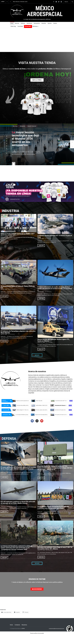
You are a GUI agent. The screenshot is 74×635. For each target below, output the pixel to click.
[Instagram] (37, 420)
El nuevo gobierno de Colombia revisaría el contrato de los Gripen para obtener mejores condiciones (18, 468)
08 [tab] (59, 139)
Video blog (13, 26)
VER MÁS (37, 355)
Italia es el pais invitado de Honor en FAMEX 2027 (18, 234)
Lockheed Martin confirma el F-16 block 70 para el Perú (55, 236)
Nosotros (24, 625)
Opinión (50, 23)
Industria (43, 23)
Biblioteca (35, 26)
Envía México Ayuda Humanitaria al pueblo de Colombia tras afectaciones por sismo (53, 507)
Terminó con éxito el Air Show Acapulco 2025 (27, 405)
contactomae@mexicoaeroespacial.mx (56, 628)
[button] (72, 142)
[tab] (7, 136)
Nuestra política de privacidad (37, 633)
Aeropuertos (37, 23)
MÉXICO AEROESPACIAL (45, 11)
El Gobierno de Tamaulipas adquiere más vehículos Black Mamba (18, 332)
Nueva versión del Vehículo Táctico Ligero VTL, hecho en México (54, 340)
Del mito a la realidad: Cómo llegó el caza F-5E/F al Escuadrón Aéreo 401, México (55, 548)
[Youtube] (41, 420)
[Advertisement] (37, 41)
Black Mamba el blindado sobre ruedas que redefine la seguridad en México (21, 1)
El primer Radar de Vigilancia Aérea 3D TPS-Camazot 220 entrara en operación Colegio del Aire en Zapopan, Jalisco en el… (55, 467)
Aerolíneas (29, 23)
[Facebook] (32, 420)
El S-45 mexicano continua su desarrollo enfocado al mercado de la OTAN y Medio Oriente (18, 502)
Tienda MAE (28, 26)
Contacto (17, 625)
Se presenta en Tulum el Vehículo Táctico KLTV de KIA (18, 287)
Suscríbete (20, 26)
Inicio (11, 23)
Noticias (17, 23)
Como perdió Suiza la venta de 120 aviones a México (28, 400)
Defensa (23, 23)
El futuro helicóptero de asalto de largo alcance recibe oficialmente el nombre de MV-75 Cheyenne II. (55, 288)
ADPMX (23, 628)
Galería (55, 23)
